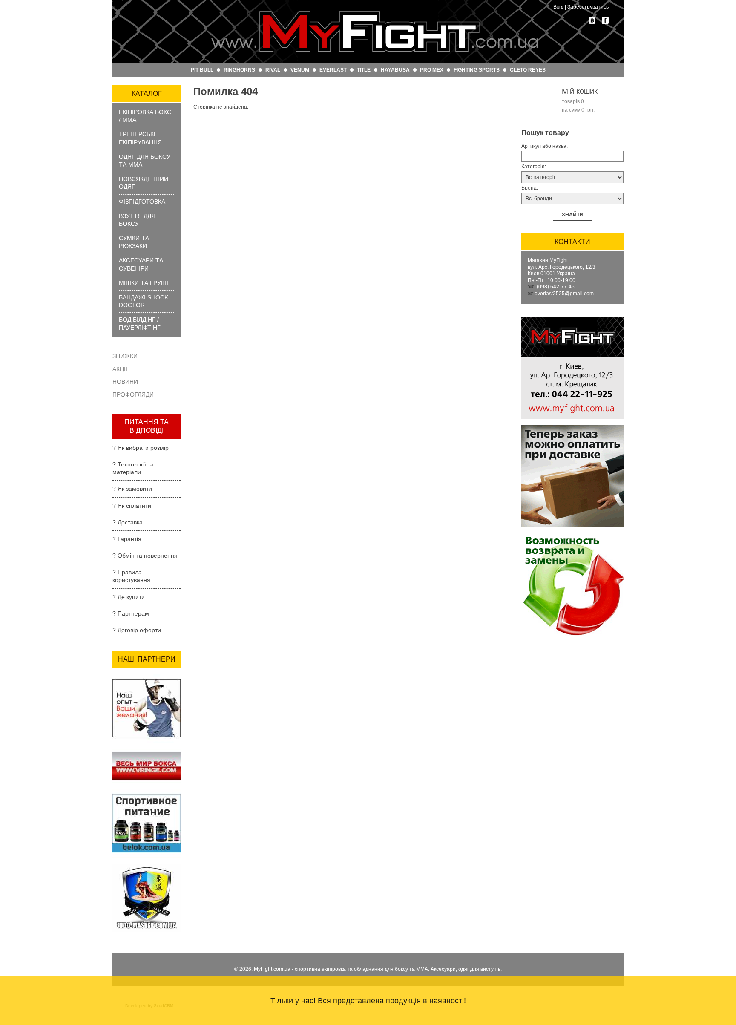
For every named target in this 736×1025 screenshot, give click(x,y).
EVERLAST (333, 70)
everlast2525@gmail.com (564, 294)
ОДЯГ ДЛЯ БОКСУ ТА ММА (144, 160)
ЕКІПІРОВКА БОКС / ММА (145, 116)
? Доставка (127, 522)
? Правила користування (131, 576)
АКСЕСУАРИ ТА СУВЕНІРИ (141, 264)
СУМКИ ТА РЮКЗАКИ (134, 242)
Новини (125, 381)
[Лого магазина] (572, 319)
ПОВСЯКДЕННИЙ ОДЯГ (143, 183)
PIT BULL (202, 70)
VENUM (299, 70)
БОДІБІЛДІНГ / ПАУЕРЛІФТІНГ (140, 323)
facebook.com (605, 20)
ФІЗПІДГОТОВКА (142, 201)
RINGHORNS (239, 70)
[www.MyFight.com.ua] (374, 31)
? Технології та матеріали (133, 468)
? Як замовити (132, 488)
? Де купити (128, 596)
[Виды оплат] (572, 428)
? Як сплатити (131, 505)
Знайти (573, 215)
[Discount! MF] (146, 677)
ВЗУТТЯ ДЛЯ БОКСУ (137, 220)
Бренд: (529, 187)
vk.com (592, 20)
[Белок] (146, 792)
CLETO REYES (528, 70)
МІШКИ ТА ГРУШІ (143, 282)
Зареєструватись (588, 7)
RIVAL (272, 70)
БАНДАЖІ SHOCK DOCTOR (143, 301)
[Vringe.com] (146, 751)
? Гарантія (126, 539)
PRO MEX (431, 70)
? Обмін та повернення (145, 555)
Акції (119, 369)
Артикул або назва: (544, 146)
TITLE (364, 70)
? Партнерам (130, 613)
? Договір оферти (136, 630)
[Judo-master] (146, 867)
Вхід (558, 7)
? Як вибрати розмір (140, 447)
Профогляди (133, 394)
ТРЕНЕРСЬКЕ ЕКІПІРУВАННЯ (140, 138)
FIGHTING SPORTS (477, 70)
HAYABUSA (395, 70)
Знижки (125, 356)
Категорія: (533, 166)
